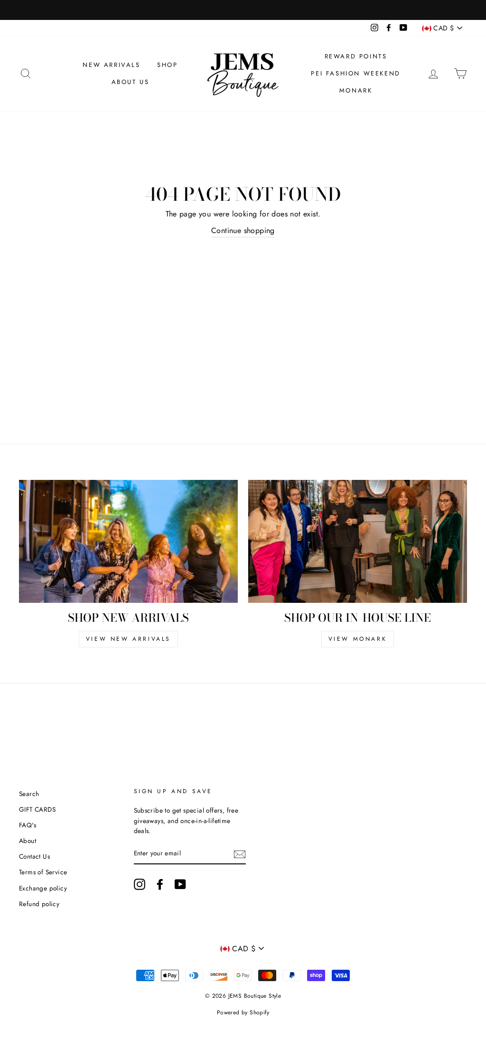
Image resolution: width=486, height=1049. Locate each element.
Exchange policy (43, 888)
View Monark (357, 639)
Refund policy (39, 904)
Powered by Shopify (243, 1012)
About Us (131, 81)
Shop (167, 64)
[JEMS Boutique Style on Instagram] (139, 884)
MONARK (356, 90)
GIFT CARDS (37, 809)
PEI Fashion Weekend (355, 73)
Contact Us (34, 856)
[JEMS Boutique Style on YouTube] (180, 884)
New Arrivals (111, 64)
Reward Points (356, 56)
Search (29, 793)
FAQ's (27, 825)
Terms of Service (43, 872)
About (27, 840)
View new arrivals (128, 639)
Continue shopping (243, 230)
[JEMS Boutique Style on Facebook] (160, 884)
